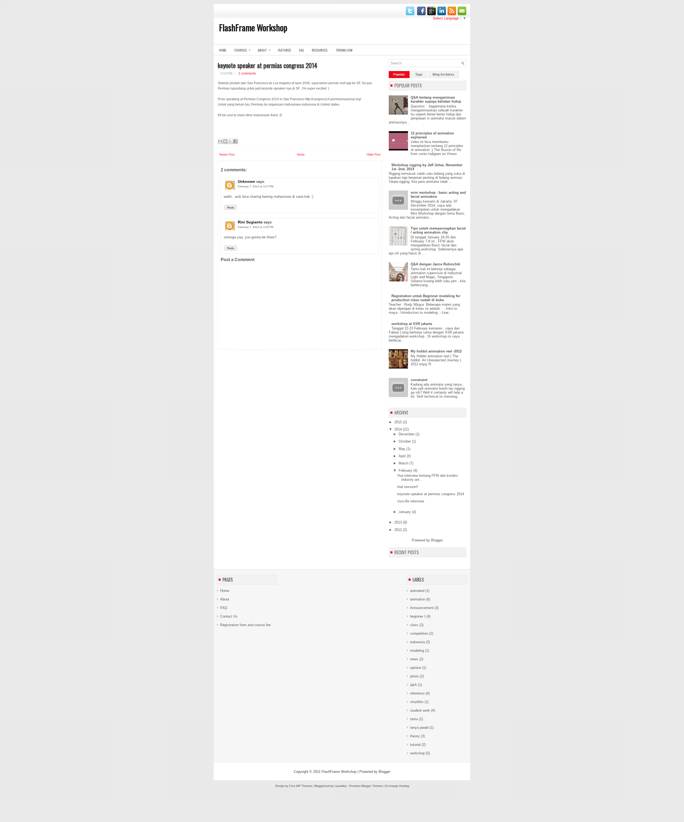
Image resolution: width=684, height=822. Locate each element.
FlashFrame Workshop (253, 27)
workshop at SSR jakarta (411, 324)
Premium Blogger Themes (366, 786)
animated (417, 591)
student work (420, 710)
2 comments (247, 73)
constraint (419, 380)
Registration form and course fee (245, 625)
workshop (417, 753)
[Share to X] (230, 141)
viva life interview (410, 501)
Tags (418, 74)
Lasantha (341, 786)
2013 (398, 522)
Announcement (421, 608)
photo (414, 676)
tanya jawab (419, 728)
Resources (320, 50)
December (407, 434)
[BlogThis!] (225, 141)
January (405, 512)
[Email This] (220, 141)
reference (417, 693)
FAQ (301, 50)
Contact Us (229, 616)
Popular (399, 74)
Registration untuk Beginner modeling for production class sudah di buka (425, 298)
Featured (284, 50)
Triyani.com (344, 50)
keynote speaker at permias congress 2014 (267, 65)
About (264, 49)
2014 (398, 429)
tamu (414, 719)
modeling (417, 651)
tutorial (415, 745)
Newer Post (227, 154)
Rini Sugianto (250, 222)
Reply (230, 207)
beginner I (417, 616)
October (405, 441)
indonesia (417, 642)
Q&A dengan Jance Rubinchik (435, 264)
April (403, 456)
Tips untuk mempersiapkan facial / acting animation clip (438, 230)
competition (419, 633)
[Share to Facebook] (235, 141)
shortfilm (416, 702)
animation (417, 599)
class (414, 625)
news (414, 659)
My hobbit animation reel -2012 (436, 351)
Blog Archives (443, 74)
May (402, 449)
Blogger (436, 540)
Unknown (246, 181)
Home (222, 50)
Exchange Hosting (397, 786)
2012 (398, 530)
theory (415, 736)
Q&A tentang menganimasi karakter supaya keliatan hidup (436, 99)
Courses (242, 49)
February (406, 470)
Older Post (373, 154)
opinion (415, 668)
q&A (413, 685)
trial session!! (407, 487)
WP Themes (304, 786)
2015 (398, 422)
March (404, 463)
